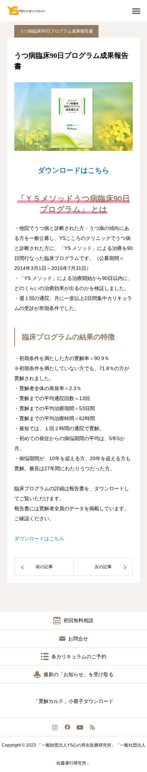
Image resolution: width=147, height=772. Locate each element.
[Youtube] (80, 727)
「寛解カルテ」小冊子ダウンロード (73, 701)
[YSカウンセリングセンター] (31, 10)
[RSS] (92, 727)
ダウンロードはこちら (73, 170)
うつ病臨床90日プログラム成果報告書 (56, 31)
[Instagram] (55, 727)
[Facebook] (67, 727)
